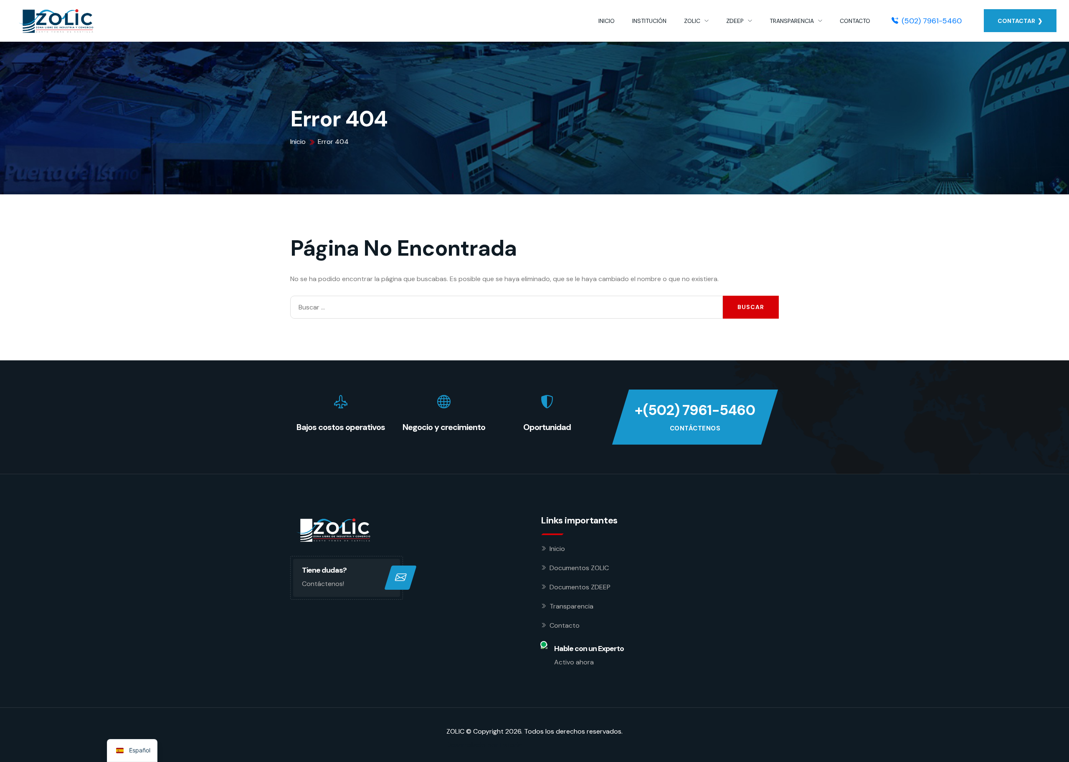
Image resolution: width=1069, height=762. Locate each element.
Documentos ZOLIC (579, 567)
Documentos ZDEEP (580, 587)
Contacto (565, 625)
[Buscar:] (506, 307)
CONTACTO (855, 21)
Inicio (557, 548)
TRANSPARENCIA (792, 21)
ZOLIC (692, 21)
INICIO (606, 21)
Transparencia (571, 606)
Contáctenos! (323, 583)
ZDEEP (735, 21)
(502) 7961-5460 (932, 21)
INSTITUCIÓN (649, 21)
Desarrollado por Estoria (484, 744)
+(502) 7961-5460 (695, 410)
